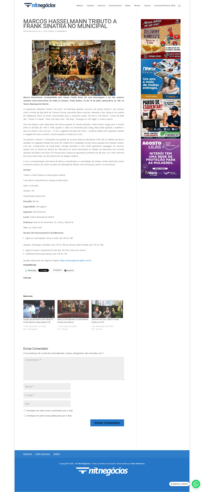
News (127, 6)
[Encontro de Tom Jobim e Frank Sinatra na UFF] (107, 309)
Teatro (147, 6)
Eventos (101, 6)
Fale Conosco (43, 454)
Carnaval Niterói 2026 (164, 6)
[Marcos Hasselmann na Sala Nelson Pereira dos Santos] (73, 309)
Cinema (90, 6)
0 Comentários (61, 31)
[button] (196, 484)
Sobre (57, 454)
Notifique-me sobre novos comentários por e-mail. (50, 410)
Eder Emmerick (138, 463)
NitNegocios (32, 31)
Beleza (80, 6)
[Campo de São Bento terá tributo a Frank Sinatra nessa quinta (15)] (39, 309)
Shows (137, 6)
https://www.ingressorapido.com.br (75, 260)
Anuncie (27, 454)
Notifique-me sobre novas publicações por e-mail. (49, 415)
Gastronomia (115, 6)
